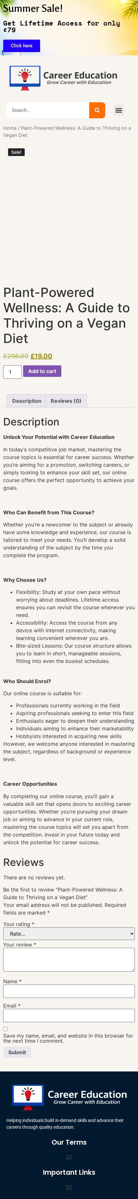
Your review (19, 944)
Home (10, 128)
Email (12, 1005)
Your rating (18, 924)
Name (12, 981)
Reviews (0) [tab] (66, 401)
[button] (119, 110)
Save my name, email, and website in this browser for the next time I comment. (68, 1038)
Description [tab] (26, 401)
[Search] (97, 110)
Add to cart (42, 371)
